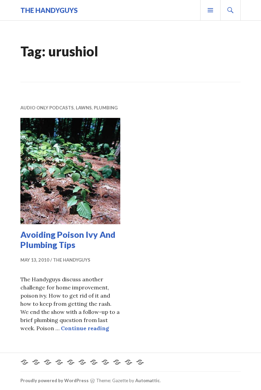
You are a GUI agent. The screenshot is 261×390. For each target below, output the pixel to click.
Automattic (147, 380)
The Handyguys (49, 10)
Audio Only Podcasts (47, 107)
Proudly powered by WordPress (54, 380)
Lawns (84, 107)
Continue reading (85, 328)
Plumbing (106, 107)
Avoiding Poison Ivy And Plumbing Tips (68, 239)
